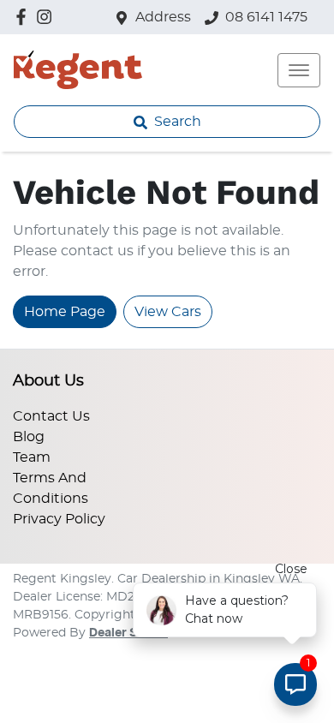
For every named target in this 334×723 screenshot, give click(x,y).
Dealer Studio (128, 633)
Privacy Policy (59, 519)
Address (163, 17)
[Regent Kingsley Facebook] (24, 17)
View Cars (167, 312)
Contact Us (51, 416)
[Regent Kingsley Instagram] (47, 17)
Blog (29, 437)
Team (32, 457)
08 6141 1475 (266, 17)
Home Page (64, 312)
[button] (298, 70)
